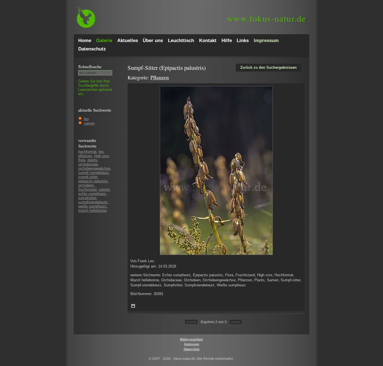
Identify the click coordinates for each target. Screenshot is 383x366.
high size (101, 156)
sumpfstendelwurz (93, 202)
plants (92, 160)
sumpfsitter (87, 198)
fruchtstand (87, 189)
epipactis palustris (93, 181)
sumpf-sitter (87, 177)
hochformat (87, 151)
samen (89, 123)
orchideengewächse (94, 168)
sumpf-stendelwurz (93, 173)
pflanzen (85, 156)
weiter (235, 322)
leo (86, 119)
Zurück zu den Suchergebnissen (268, 67)
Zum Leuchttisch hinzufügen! (133, 306)
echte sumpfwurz (92, 194)
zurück (191, 322)
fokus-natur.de (266, 18)
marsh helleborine (92, 210)
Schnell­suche (89, 66)
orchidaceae (88, 164)
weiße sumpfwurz (92, 206)
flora (81, 160)
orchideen (86, 185)
